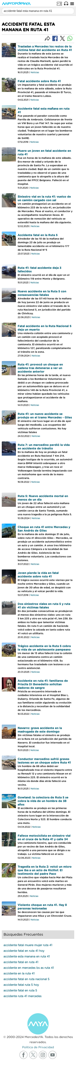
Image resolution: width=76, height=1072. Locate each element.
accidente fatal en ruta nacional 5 (26, 979)
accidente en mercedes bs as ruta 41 (29, 967)
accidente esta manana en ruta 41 (27, 956)
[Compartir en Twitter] (62, 38)
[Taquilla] (59, 3)
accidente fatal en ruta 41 (21, 962)
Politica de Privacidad (38, 1047)
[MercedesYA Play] (66, 3)
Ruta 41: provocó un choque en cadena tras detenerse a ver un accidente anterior (40, 368)
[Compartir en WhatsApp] (69, 38)
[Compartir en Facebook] (55, 38)
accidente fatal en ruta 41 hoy (24, 950)
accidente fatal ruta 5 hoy (21, 984)
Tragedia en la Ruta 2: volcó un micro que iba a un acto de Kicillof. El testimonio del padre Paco (45, 870)
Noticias (35, 72)
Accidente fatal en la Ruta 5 (38, 235)
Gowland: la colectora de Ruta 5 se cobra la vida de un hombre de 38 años (43, 801)
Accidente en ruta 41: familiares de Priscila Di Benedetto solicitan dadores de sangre (43, 684)
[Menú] (72, 3)
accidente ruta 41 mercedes (23, 996)
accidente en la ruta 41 (19, 973)
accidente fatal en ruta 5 (20, 990)
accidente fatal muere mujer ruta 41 (28, 945)
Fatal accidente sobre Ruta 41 (39, 81)
